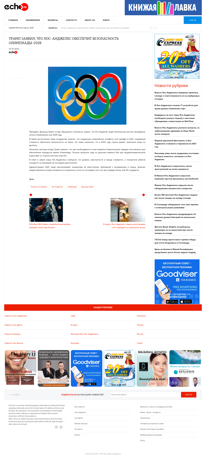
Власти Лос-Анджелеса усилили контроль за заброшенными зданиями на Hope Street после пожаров (177, 131)
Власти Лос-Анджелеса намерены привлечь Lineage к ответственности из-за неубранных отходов (177, 95)
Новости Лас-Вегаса (14, 343)
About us (90, 20)
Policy (142, 441)
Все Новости (80, 407)
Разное (140, 325)
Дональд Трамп (87, 187)
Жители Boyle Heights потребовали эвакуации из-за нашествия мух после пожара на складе (174, 230)
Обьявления (145, 418)
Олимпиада (72, 187)
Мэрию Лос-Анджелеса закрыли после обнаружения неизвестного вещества (174, 186)
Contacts (71, 20)
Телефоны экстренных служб (152, 424)
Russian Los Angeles (39, 187)
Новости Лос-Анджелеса (16, 316)
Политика (141, 316)
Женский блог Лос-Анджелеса (84, 334)
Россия (140, 334)
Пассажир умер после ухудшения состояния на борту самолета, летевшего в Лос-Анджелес (177, 156)
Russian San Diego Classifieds (152, 429)
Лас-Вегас (79, 429)
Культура (75, 343)
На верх (15, 395)
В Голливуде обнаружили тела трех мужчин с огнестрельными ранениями (176, 206)
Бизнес (77, 435)
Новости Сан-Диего (13, 325)
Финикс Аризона (81, 424)
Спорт (140, 343)
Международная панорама (151, 435)
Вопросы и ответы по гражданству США (156, 407)
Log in (192, 20)
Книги (106, 20)
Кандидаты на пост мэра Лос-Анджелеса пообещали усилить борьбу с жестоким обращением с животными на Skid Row (175, 118)
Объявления (33, 20)
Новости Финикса (13, 334)
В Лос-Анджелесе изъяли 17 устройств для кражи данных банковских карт (176, 107)
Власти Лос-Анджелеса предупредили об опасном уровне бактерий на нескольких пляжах (175, 217)
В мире (74, 325)
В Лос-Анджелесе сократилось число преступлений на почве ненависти (173, 167)
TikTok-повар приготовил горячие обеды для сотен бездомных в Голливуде (175, 241)
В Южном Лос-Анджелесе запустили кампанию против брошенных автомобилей (176, 177)
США (73, 316)
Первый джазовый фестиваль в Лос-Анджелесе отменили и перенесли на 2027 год (175, 143)
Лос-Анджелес (57, 187)
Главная (13, 20)
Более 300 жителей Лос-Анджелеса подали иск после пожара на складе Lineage (176, 196)
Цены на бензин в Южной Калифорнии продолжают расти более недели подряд (175, 250)
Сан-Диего (79, 418)
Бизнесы (53, 20)
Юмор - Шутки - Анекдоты (150, 412)
